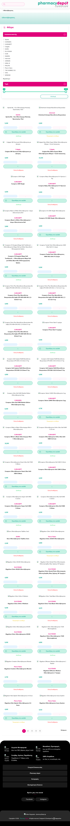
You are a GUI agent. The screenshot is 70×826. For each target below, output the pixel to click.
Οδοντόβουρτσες (8, 10)
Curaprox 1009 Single (18, 184)
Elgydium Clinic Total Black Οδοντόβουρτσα (52, 603)
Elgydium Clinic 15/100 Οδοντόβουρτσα (52, 538)
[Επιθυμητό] (25, 127)
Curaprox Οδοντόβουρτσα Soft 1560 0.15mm (52, 469)
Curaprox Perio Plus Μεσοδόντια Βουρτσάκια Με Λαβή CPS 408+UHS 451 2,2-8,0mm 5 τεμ (18, 334)
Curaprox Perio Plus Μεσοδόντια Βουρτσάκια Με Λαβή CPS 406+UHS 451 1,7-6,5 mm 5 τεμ (52, 297)
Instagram (43, 799)
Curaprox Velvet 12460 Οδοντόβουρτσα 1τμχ (52, 400)
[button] (13, 4)
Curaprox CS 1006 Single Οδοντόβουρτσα (52, 218)
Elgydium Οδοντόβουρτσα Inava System (52, 703)
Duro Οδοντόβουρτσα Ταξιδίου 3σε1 (18, 538)
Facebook (29, 799)
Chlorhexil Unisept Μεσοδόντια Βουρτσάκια (52, 115)
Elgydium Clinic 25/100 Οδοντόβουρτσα (18, 569)
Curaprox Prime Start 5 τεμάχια (52, 329)
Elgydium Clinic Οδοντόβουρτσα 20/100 (18, 634)
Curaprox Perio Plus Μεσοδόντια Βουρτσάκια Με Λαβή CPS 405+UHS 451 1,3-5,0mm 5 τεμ (18, 297)
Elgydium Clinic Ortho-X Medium (18, 603)
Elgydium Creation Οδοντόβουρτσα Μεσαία (17, 668)
